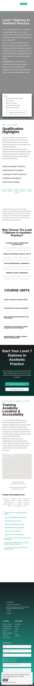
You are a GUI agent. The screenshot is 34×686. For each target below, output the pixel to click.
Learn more (6, 678)
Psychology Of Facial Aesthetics (16, 308)
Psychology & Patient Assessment (14, 174)
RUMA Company (25, 684)
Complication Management (12, 178)
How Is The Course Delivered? (13, 531)
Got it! (5, 680)
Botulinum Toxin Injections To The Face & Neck (16, 317)
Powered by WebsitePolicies (9, 682)
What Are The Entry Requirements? (14, 534)
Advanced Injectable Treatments (14, 166)
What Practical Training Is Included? (14, 527)
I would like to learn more (10, 661)
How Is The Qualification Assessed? (14, 524)
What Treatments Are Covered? (13, 521)
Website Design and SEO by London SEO (13, 684)
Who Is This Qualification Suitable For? (15, 517)
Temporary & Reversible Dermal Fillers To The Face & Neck (16, 327)
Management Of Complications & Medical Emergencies (16, 337)
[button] (17, 9)
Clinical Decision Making (11, 182)
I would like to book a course (10, 659)
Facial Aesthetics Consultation (13, 170)
